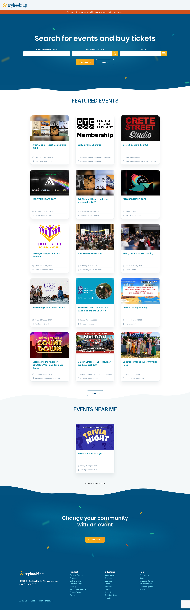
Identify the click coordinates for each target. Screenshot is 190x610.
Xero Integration (146, 586)
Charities (108, 578)
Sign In (72, 595)
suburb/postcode (95, 49)
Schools (108, 592)
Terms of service (46, 601)
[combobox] (95, 53)
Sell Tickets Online (78, 589)
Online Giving (75, 581)
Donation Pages (76, 584)
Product (73, 578)
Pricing (73, 586)
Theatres (108, 598)
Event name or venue (46, 49)
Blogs (142, 578)
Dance (107, 584)
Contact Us (144, 575)
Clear (105, 62)
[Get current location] (115, 53)
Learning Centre (146, 581)
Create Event (95, 540)
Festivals (108, 586)
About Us (23, 601)
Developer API (146, 584)
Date (143, 49)
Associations (110, 575)
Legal (33, 601)
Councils (108, 581)
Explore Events (76, 575)
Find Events (85, 62)
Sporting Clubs (111, 595)
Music (107, 589)
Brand (142, 589)
